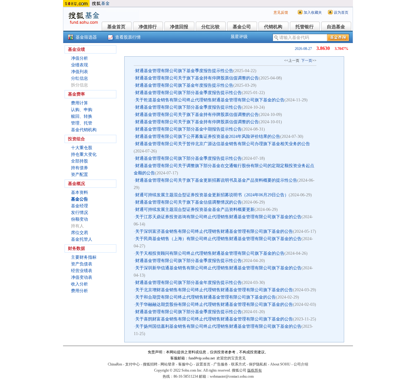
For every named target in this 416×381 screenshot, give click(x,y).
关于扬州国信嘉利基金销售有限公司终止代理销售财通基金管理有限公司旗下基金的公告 (218, 326)
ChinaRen (115, 364)
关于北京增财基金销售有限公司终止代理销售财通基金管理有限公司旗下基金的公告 (214, 290)
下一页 (306, 60)
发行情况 (79, 212)
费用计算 (79, 103)
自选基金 (336, 26)
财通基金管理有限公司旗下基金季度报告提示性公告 (184, 70)
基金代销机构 (84, 130)
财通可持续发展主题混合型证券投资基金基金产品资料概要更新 (195, 209)
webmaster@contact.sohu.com (232, 376)
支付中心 (132, 364)
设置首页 (203, 364)
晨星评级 (239, 36)
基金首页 (116, 26)
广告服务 (220, 364)
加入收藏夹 (313, 12)
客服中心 (185, 364)
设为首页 (341, 12)
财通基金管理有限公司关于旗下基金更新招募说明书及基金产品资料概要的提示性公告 (216, 180)
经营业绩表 (81, 270)
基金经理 (79, 206)
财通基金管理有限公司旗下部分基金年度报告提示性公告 (188, 282)
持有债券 (79, 168)
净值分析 (79, 58)
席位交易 (79, 232)
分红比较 (210, 26)
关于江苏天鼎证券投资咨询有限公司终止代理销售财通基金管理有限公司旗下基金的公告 (218, 217)
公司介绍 (301, 364)
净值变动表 (81, 277)
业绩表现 (79, 65)
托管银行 (304, 26)
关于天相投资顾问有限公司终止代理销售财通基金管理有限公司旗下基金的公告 (209, 253)
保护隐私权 (258, 364)
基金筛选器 (86, 37)
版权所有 (254, 370)
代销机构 (273, 26)
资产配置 (79, 174)
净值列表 (79, 71)
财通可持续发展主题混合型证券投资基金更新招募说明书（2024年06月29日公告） (212, 195)
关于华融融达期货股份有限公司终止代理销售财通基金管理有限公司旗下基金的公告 (214, 304)
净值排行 (148, 26)
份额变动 (79, 219)
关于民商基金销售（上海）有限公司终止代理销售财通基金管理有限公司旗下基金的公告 (218, 238)
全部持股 (79, 161)
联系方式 (238, 364)
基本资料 (79, 192)
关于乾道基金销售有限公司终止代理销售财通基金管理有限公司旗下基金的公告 (209, 100)
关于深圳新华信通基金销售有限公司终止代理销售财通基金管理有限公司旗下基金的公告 (218, 268)
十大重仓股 (81, 147)
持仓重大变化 (84, 154)
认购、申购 (81, 109)
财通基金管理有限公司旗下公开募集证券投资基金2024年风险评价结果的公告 (207, 136)
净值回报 (179, 26)
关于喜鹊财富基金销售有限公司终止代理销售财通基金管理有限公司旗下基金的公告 (214, 319)
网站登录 (167, 364)
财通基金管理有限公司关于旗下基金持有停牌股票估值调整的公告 (197, 78)
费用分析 (79, 290)
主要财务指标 (84, 257)
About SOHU (280, 364)
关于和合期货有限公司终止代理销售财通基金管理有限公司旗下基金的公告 (205, 297)
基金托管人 (81, 239)
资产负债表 (81, 264)
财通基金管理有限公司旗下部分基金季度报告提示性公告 (188, 92)
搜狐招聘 (150, 364)
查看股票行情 (128, 37)
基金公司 (242, 26)
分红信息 (79, 78)
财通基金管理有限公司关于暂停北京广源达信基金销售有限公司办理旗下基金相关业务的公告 (222, 144)
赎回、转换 (81, 116)
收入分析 (79, 284)
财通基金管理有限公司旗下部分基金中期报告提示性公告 (188, 129)
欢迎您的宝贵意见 (231, 358)
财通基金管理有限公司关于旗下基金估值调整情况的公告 (188, 202)
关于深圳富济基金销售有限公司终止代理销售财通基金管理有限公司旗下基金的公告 (214, 231)
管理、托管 (81, 123)
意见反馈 (280, 12)
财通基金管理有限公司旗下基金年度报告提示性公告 (184, 85)
